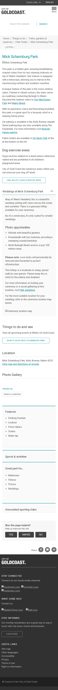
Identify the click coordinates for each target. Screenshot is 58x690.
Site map (6, 649)
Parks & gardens (12, 394)
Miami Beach (18, 103)
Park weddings (27, 290)
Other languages (9, 652)
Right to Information (11, 666)
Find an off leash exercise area (24, 180)
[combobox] (51, 2)
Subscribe (12, 634)
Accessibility (7, 656)
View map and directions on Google (20, 364)
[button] (29, 191)
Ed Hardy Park (40, 138)
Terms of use (8, 663)
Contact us (6, 603)
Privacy (5, 659)
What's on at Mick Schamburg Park (26, 340)
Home (6, 38)
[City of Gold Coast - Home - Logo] (14, 11)
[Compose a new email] (31, 610)
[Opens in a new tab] (10, 587)
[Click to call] (12, 610)
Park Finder (21, 42)
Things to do (18, 38)
